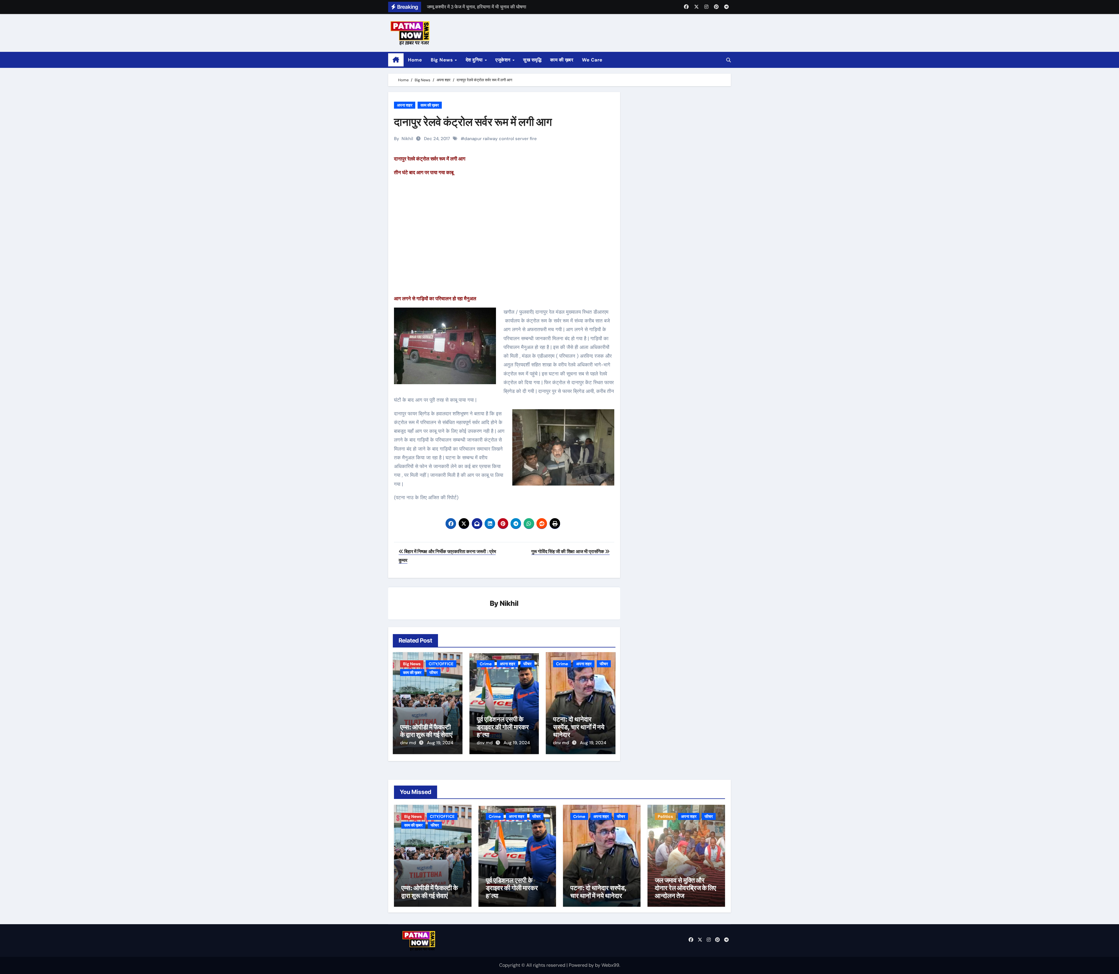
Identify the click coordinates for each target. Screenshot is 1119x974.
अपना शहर (404, 105)
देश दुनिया (475, 60)
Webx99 (610, 965)
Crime (486, 663)
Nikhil (407, 139)
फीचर (434, 672)
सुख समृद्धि (532, 60)
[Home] (396, 60)
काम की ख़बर (561, 60)
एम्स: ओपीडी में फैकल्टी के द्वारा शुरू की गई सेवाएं (426, 730)
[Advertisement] (505, 239)
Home (415, 60)
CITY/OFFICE (441, 663)
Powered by (582, 965)
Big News (442, 60)
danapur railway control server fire (500, 139)
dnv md (408, 743)
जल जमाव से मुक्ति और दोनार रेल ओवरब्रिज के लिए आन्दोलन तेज (685, 887)
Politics (665, 816)
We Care (592, 60)
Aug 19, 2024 (440, 743)
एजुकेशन (503, 60)
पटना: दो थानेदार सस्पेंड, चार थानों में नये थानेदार (578, 726)
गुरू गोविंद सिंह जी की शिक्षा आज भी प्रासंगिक (568, 551)
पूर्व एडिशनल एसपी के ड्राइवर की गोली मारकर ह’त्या (503, 726)
